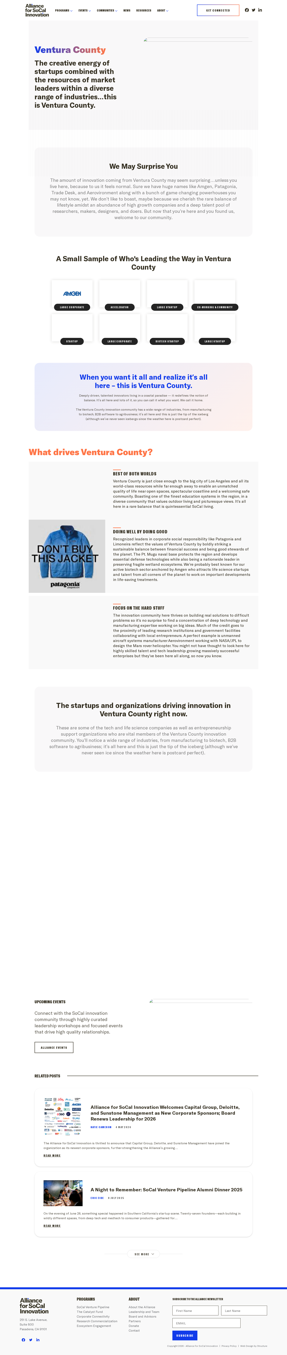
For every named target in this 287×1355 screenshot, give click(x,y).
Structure (262, 1345)
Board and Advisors (142, 1316)
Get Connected (218, 10)
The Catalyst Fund (90, 1311)
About (161, 10)
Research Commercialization (97, 1321)
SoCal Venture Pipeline (93, 1307)
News (126, 10)
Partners (135, 1321)
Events (83, 10)
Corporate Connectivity (93, 1316)
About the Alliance (142, 1307)
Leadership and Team (144, 1311)
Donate (134, 1325)
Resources (143, 10)
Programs (62, 10)
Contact (134, 1330)
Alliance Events (54, 1047)
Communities (105, 10)
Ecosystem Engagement (94, 1325)
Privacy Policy (229, 1345)
